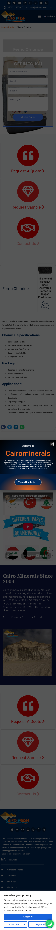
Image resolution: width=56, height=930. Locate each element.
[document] (28, 465)
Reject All (40, 924)
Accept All (28, 916)
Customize (14, 924)
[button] (51, 444)
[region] (28, 910)
